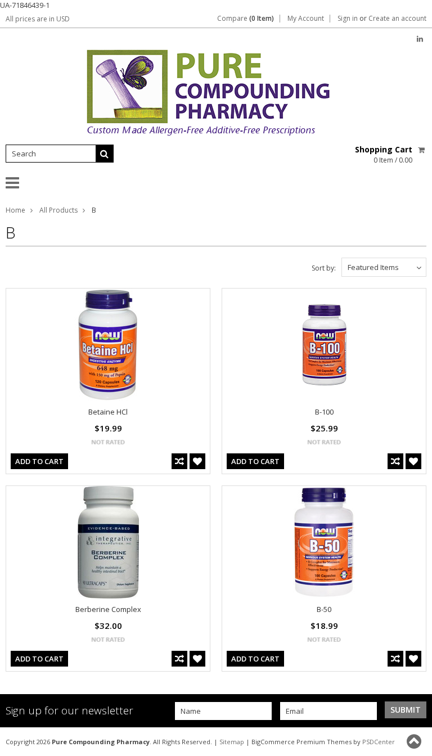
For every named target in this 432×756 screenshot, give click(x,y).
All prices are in (38, 19)
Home (15, 210)
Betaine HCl (108, 412)
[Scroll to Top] (415, 741)
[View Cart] (422, 150)
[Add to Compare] (179, 461)
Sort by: (324, 268)
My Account (305, 18)
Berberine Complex (108, 609)
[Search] (105, 154)
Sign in (348, 18)
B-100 (324, 412)
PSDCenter (378, 741)
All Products (58, 210)
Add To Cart (39, 461)
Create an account (397, 18)
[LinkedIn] (420, 39)
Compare (245, 18)
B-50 (324, 609)
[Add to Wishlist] (197, 461)
